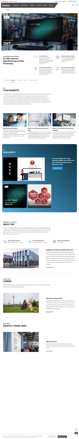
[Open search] (73, 5)
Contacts (64, 1)
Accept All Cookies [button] (62, 436)
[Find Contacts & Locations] (76, 434)
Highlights (13, 80)
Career (25, 80)
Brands (7, 9)
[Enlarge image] (24, 124)
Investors (11, 1)
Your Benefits (6, 80)
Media (57, 1)
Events (60, 1)
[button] (52, 436)
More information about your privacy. (29, 437)
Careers (15, 1)
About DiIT (19, 80)
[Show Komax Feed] (76, 429)
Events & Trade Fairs (33, 80)
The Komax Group (4, 1)
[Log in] (76, 5)
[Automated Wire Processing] (6, 5)
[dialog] (39, 436)
